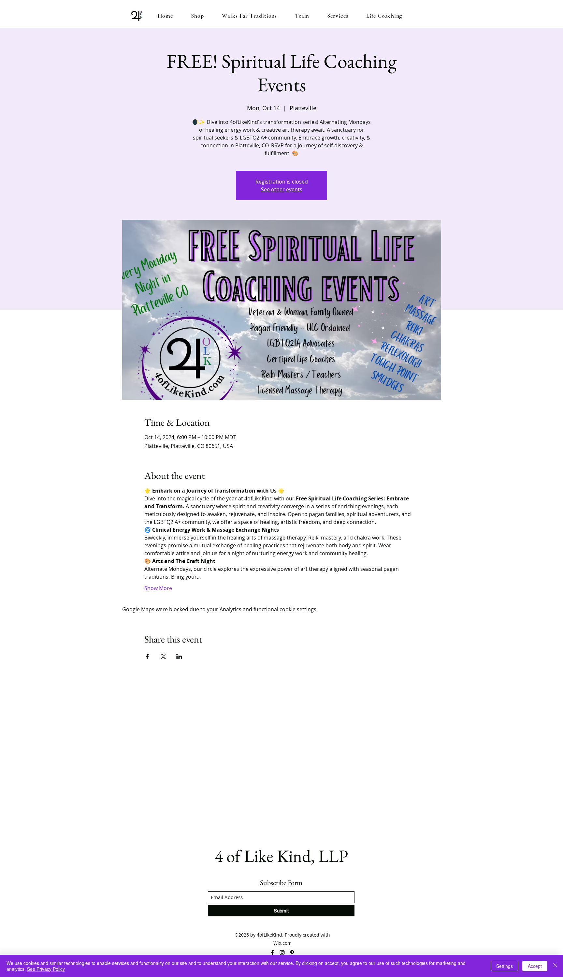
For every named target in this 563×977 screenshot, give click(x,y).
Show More (158, 588)
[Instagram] (282, 952)
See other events (281, 189)
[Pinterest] (292, 952)
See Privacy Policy (46, 969)
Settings (504, 966)
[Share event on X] (163, 656)
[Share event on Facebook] (147, 656)
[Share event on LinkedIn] (179, 656)
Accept (535, 966)
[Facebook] (272, 952)
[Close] (555, 966)
